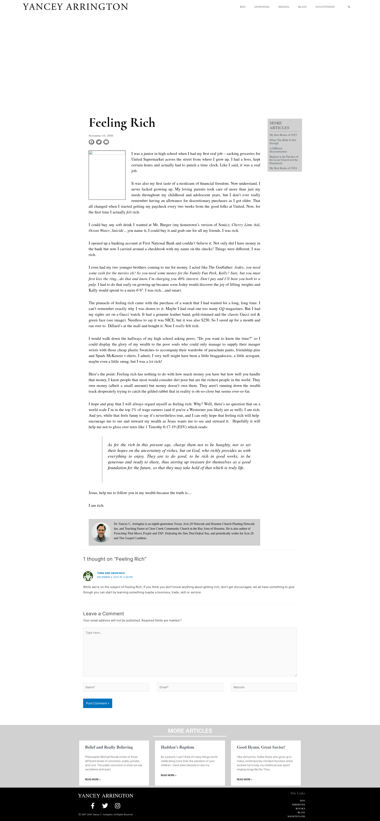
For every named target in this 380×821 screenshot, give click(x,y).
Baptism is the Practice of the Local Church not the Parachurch (284, 159)
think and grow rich (111, 573)
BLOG (302, 7)
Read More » (93, 779)
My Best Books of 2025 (283, 135)
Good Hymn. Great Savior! (261, 747)
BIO (242, 7)
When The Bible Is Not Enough (283, 141)
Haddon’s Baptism (177, 747)
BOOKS (283, 7)
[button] (349, 7)
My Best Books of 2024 (283, 168)
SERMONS (262, 7)
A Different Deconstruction (278, 149)
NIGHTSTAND (325, 7)
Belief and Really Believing (109, 747)
